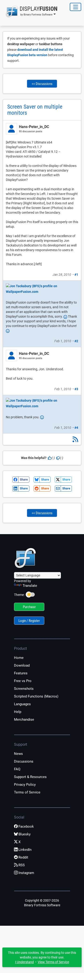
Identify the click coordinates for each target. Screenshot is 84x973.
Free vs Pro (23, 681)
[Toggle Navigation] (75, 7)
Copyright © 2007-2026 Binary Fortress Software (42, 903)
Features (21, 673)
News (18, 754)
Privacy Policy (25, 784)
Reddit (23, 857)
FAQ (17, 769)
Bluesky (24, 834)
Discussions (23, 761)
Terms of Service (27, 792)
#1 (76, 274)
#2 (76, 341)
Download (22, 665)
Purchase (29, 607)
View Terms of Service (53, 962)
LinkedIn (25, 850)
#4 (76, 428)
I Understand (24, 962)
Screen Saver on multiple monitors (34, 109)
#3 (76, 389)
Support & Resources (30, 777)
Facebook (26, 826)
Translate (30, 586)
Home (19, 658)
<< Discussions (42, 84)
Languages (22, 704)
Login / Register (29, 621)
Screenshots (24, 689)
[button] (30, 11)
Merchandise (24, 719)
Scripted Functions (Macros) (36, 696)
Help (17, 712)
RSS (21, 865)
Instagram (26, 873)
